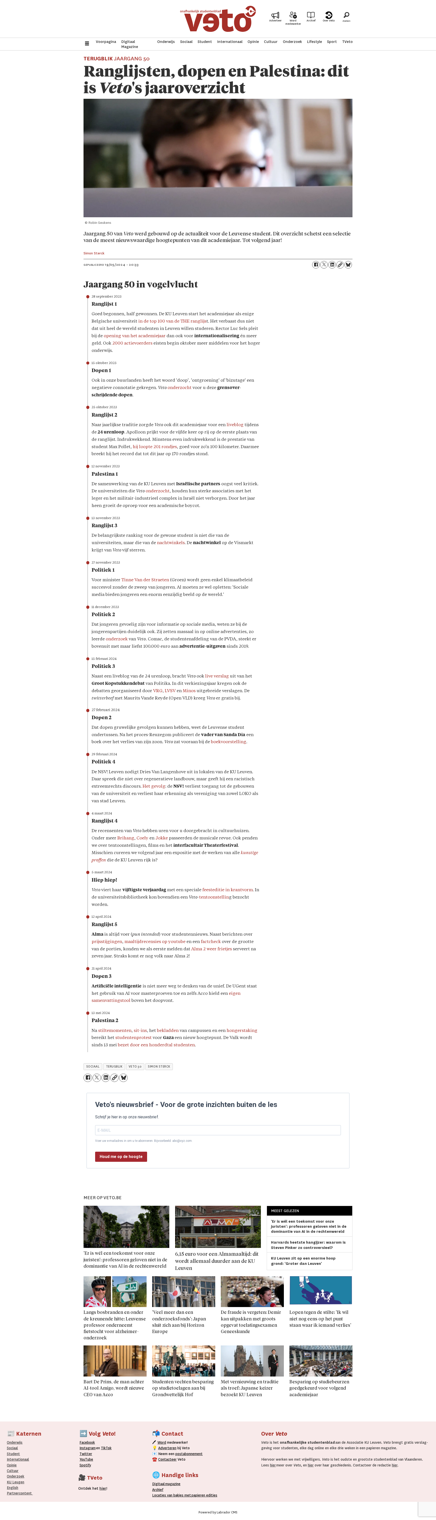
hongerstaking (242, 1031)
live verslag (217, 676)
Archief (311, 20)
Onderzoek (292, 41)
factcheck (211, 942)
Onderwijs (166, 41)
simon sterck (159, 1067)
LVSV (170, 691)
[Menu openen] (87, 44)
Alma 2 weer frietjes (211, 949)
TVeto (347, 41)
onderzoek (117, 639)
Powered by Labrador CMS (218, 1512)
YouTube (86, 1459)
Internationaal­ (18, 1459)
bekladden (168, 1031)
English (12, 1487)
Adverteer (275, 20)
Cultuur (271, 41)
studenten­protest (134, 1038)
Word (161, 1442)
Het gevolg (154, 786)
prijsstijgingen (107, 942)
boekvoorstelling (228, 742)
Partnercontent (19, 1493)
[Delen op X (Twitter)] (324, 265)
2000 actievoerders (132, 343)
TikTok (106, 1448)
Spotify (85, 1465)
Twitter (85, 1454)
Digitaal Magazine (129, 44)
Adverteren (167, 1448)
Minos (189, 691)
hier (273, 1465)
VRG (157, 691)
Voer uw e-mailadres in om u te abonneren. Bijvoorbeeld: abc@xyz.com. (144, 1141)
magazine (167, 1484)
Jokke (162, 838)
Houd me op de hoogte (121, 1156)
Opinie (253, 41)
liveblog (235, 425)
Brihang (125, 838)
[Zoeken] (346, 19)
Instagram (87, 1448)
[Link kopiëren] (340, 265)
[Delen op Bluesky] (348, 265)
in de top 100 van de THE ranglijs (172, 321)
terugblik (114, 1067)
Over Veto (329, 20)
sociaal (93, 1067)
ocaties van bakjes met (172, 1495)
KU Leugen (15, 1482)
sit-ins (140, 1031)
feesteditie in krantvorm (227, 890)
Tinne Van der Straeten (145, 580)
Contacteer (167, 1459)
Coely (143, 838)
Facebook (87, 1442)
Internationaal (229, 41)
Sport (332, 41)
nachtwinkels (171, 543)
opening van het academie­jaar (135, 336)
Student (205, 41)
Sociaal (186, 41)
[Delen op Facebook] (316, 265)
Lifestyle (314, 41)
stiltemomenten (114, 1031)
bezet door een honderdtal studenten (156, 1045)
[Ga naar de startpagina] (218, 19)
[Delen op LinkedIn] (332, 265)
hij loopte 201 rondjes (155, 447)
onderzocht (180, 388)
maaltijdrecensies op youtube (154, 942)
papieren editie (203, 1495)
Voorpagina (106, 41)
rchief (157, 1489)
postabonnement (189, 1454)
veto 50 (135, 1067)
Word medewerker (293, 22)
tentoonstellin (214, 897)
